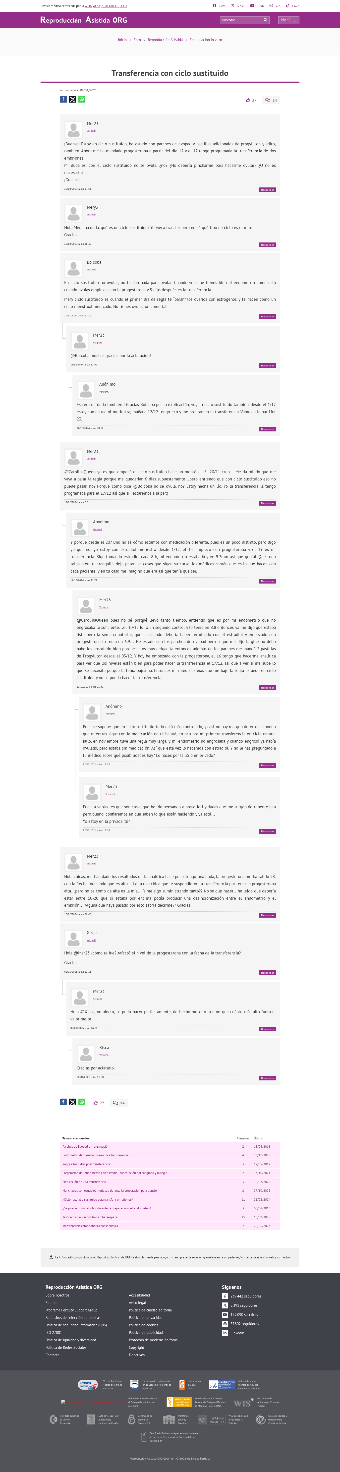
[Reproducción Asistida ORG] (84, 20)
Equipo (51, 1302)
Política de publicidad (146, 1332)
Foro (137, 39)
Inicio (122, 39)
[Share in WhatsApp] (81, 99)
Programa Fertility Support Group (71, 1310)
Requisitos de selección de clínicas (73, 1317)
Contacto (52, 1355)
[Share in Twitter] (72, 99)
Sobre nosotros (57, 1295)
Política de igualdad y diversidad (71, 1340)
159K (260, 6)
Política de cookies (143, 1325)
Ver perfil (91, 130)
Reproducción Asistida (165, 39)
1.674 (295, 6)
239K (222, 6)
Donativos (137, 1355)
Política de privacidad (146, 1317)
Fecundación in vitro (206, 39)
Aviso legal (137, 1302)
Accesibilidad (139, 1295)
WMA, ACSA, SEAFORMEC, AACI (106, 6)
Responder (267, 189)
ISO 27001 (54, 1332)
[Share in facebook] (63, 99)
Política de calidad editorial (150, 1310)
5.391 (240, 6)
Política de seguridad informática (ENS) (76, 1325)
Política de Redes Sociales (66, 1347)
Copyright (136, 1347)
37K (278, 6)
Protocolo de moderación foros (153, 1340)
